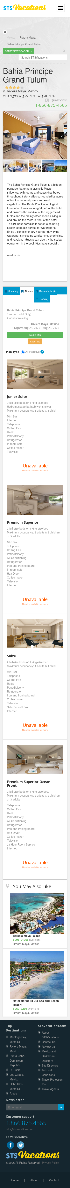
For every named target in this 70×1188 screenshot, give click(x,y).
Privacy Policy (50, 1162)
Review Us (48, 1047)
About (34, 1180)
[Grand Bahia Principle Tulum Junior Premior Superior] (35, 500)
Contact (54, 1180)
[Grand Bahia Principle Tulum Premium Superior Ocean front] (35, 759)
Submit (61, 1107)
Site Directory (50, 1065)
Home (15, 1180)
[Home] (5, 32)
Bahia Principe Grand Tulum (24, 44)
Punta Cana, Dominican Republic (17, 1060)
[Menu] (24, 6)
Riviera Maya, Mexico (22, 91)
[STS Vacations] (33, 1154)
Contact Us (48, 1042)
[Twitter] (20, 1145)
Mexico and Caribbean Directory (49, 1056)
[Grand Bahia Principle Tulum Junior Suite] (35, 374)
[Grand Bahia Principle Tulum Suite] (35, 633)
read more (13, 255)
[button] (18, 51)
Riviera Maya (27, 37)
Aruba (13, 1093)
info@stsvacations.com (20, 1129)
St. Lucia (15, 1070)
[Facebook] (11, 1145)
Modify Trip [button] (35, 334)
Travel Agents (50, 1089)
